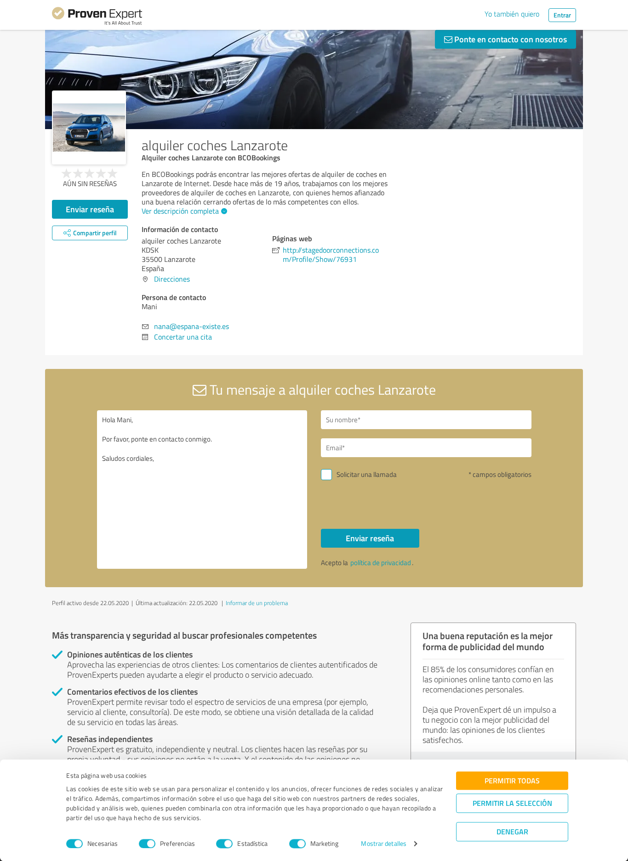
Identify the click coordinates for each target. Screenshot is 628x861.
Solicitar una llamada (367, 474)
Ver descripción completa (180, 211)
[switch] (147, 843)
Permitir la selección (512, 803)
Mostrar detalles (383, 843)
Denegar (512, 831)
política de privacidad (380, 562)
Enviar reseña (90, 209)
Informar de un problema (257, 603)
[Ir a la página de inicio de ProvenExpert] (97, 17)
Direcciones (172, 279)
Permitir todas (512, 780)
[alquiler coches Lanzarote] (89, 127)
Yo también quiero (512, 14)
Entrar (562, 15)
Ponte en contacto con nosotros (509, 39)
